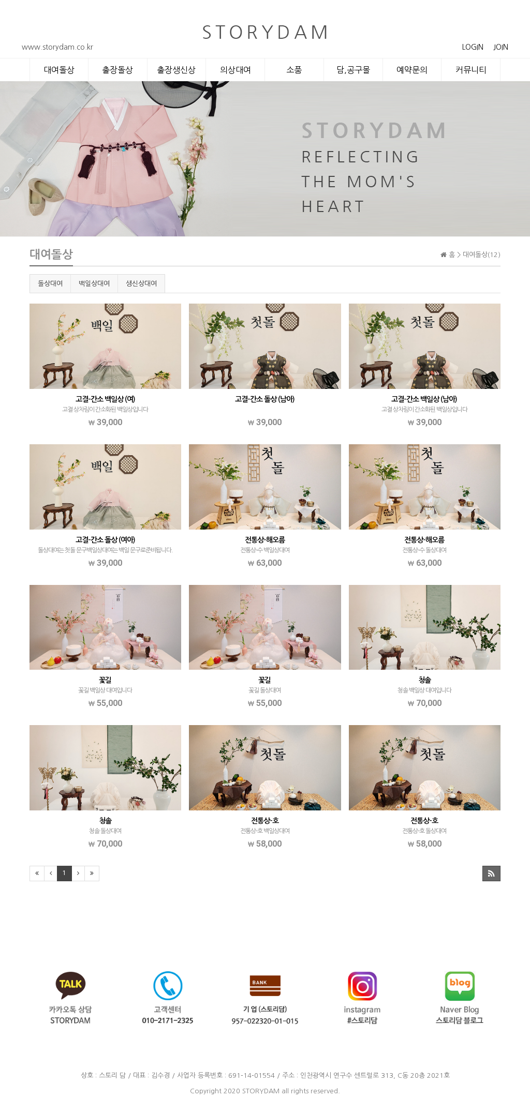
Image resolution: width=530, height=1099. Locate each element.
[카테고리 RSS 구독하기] (491, 873)
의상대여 (235, 70)
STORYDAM (260, 1091)
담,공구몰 (353, 70)
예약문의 (412, 70)
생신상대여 (141, 283)
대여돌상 (59, 70)
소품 (294, 70)
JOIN (500, 47)
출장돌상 (117, 70)
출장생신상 (176, 70)
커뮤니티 (471, 70)
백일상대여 (94, 283)
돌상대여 (50, 283)
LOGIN (472, 47)
